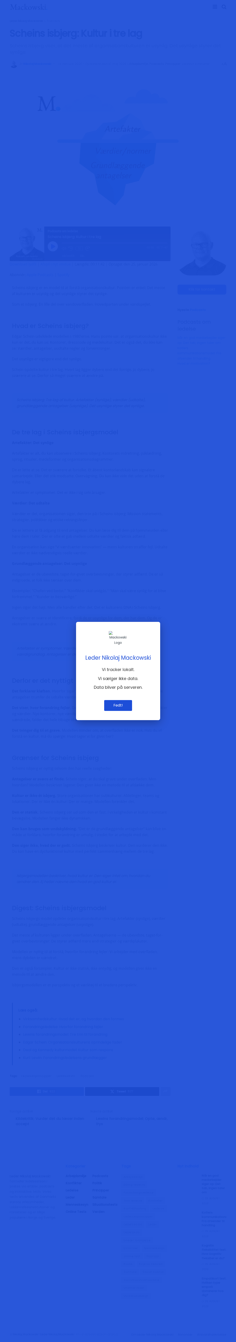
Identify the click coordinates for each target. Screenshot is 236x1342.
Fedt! (118, 705)
